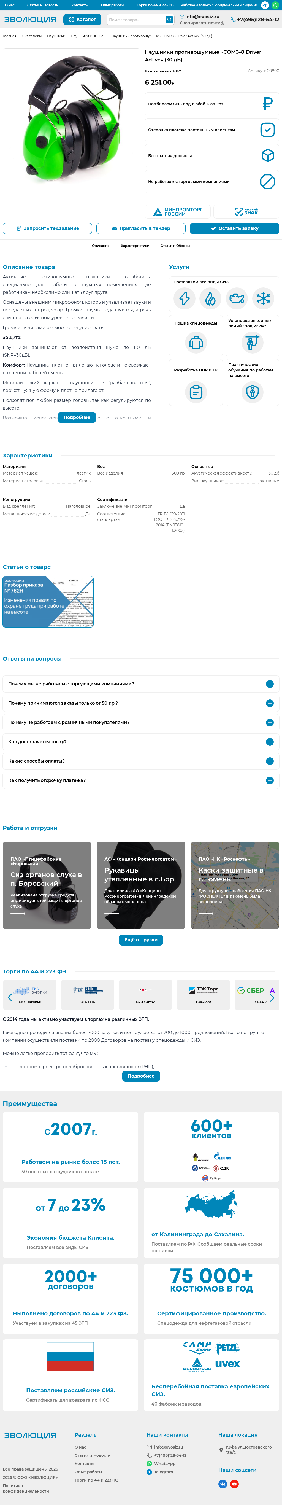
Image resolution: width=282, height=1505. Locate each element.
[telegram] (265, 5)
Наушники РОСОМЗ (88, 36)
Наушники (56, 36)
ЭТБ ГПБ (87, 1002)
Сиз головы (32, 36)
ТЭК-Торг (204, 1002)
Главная (9, 36)
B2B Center (145, 1002)
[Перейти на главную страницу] (30, 19)
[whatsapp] (275, 5)
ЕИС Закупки (30, 1002)
